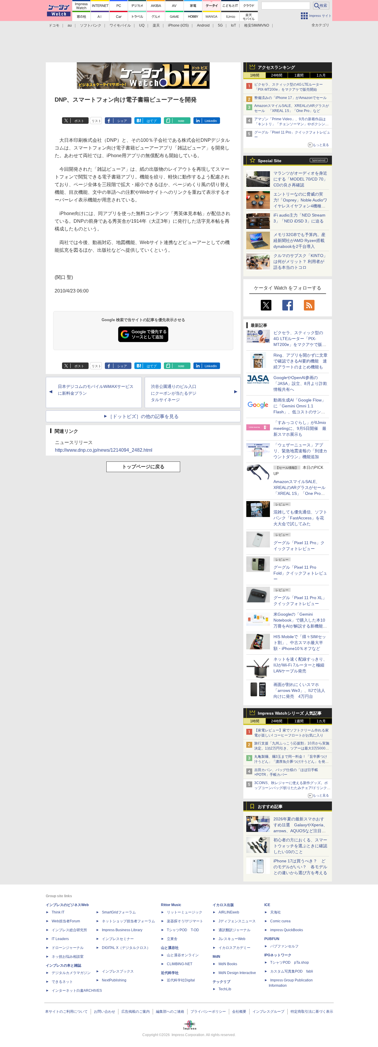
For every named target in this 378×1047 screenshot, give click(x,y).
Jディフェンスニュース (237, 921)
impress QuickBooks (286, 930)
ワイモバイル (120, 25)
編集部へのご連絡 (170, 1011)
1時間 (254, 75)
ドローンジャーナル (68, 948)
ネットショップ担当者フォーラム (128, 921)
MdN (216, 957)
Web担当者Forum (66, 921)
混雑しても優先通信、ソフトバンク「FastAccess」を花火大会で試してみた (300, 518)
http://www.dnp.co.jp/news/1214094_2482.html (103, 450)
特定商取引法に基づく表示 (312, 1011)
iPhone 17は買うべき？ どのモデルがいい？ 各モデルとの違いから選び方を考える (300, 867)
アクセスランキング (276, 67)
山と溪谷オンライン (183, 955)
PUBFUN (271, 939)
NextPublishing (114, 980)
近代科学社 (170, 973)
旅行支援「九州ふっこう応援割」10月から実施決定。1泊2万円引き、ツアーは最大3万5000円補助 (291, 748)
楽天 (156, 25)
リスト (96, 121)
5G (220, 25)
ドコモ (54, 25)
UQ (141, 25)
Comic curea (280, 921)
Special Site (269, 160)
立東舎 (172, 939)
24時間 (276, 75)
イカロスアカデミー (234, 948)
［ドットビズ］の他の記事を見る (143, 416)
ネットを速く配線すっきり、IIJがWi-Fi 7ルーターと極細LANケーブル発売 (300, 665)
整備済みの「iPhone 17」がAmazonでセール (290, 98)
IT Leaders (60, 939)
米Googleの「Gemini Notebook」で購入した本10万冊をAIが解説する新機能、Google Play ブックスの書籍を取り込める (300, 626)
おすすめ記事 (270, 806)
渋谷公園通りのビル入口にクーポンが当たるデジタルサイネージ (173, 393)
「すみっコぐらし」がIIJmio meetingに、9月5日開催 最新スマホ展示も (299, 428)
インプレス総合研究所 (69, 930)
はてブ (152, 121)
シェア (122, 121)
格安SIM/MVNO (256, 25)
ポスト (79, 121)
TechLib (225, 989)
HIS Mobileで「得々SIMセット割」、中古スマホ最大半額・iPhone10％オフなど (299, 642)
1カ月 (321, 75)
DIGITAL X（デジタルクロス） (126, 948)
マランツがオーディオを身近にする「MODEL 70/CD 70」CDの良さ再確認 (300, 179)
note (181, 121)
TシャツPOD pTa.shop (289, 962)
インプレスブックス (118, 971)
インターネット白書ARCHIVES (77, 991)
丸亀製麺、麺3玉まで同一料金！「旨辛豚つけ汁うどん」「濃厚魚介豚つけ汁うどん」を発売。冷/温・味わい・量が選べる (290, 762)
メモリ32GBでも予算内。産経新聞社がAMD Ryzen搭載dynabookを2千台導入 (299, 240)
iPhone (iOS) (178, 25)
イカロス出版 (223, 905)
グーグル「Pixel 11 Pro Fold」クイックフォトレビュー (300, 573)
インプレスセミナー (118, 939)
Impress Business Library (122, 930)
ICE (267, 905)
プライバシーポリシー (208, 1011)
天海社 (275, 912)
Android (203, 25)
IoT (233, 25)
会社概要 (239, 1011)
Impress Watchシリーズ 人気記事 (290, 713)
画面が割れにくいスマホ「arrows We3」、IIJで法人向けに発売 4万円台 (299, 690)
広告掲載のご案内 (135, 1011)
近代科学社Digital (181, 980)
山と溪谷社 (170, 948)
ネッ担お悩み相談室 (68, 957)
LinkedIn (211, 121)
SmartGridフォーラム (119, 912)
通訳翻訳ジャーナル (234, 930)
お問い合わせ (104, 1011)
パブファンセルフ (284, 946)
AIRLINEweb (229, 912)
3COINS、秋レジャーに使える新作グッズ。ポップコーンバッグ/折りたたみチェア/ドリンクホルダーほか (292, 788)
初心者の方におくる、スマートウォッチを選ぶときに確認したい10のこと (300, 846)
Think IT (58, 912)
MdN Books (228, 964)
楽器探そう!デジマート (185, 921)
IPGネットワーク (277, 955)
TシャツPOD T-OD (183, 930)
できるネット (62, 982)
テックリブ (221, 982)
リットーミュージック (184, 912)
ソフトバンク (90, 25)
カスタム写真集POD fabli (291, 971)
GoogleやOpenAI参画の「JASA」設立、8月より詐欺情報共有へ (300, 383)
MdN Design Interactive (237, 973)
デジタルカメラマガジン (71, 973)
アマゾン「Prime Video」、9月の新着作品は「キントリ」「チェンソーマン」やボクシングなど (291, 124)
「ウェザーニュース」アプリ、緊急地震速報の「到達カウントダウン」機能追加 (300, 451)
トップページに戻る (143, 466)
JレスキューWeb (232, 939)
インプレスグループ (268, 1011)
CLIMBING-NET (179, 964)
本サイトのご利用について (66, 1011)
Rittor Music (171, 905)
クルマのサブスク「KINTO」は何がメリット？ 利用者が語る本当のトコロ (300, 261)
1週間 (299, 75)
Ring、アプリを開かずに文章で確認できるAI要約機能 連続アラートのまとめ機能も (300, 361)
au (70, 25)
